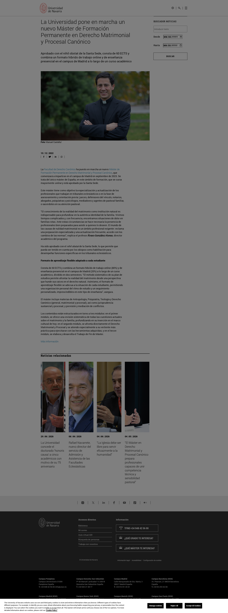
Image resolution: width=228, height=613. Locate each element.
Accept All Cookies (193, 605)
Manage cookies (155, 605)
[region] (114, 606)
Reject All (174, 605)
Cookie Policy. (51, 610)
